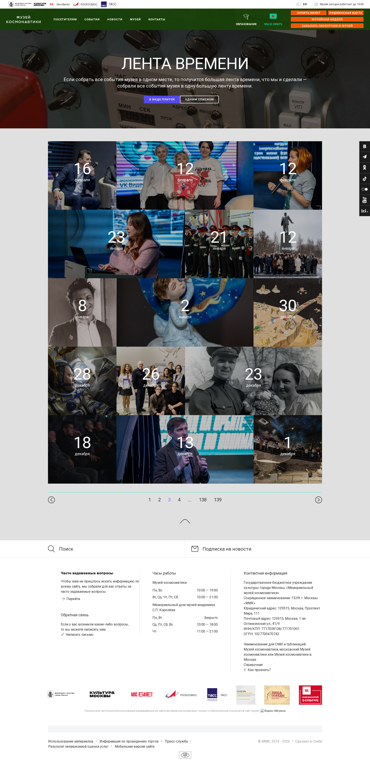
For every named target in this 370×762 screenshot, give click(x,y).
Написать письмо (79, 635)
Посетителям (65, 19)
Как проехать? (259, 670)
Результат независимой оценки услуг (78, 746)
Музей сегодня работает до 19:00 (342, 4)
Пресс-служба (176, 741)
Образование (246, 24)
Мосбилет (63, 4)
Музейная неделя (327, 19)
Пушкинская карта (345, 13)
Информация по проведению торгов (129, 741)
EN (305, 4)
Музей (135, 19)
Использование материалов (70, 741)
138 (203, 499)
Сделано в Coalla (308, 741)
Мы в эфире (273, 24)
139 (218, 499)
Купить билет (308, 13)
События (92, 19)
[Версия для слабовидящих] (185, 759)
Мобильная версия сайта (134, 746)
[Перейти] (364, 146)
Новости (114, 19)
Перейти (73, 599)
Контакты (156, 19)
